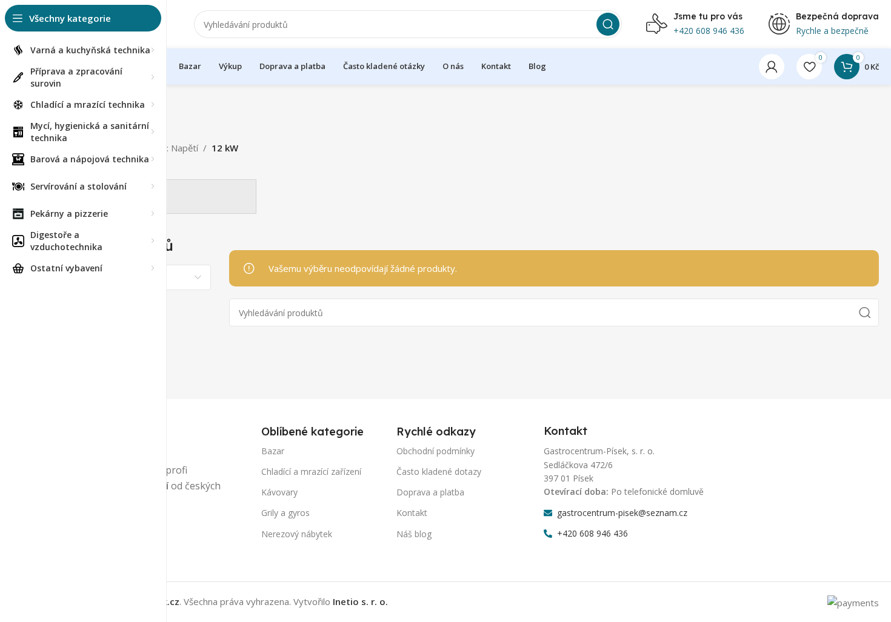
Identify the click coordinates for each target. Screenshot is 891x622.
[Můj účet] (771, 67)
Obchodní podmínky (435, 451)
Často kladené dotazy (438, 471)
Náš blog (414, 534)
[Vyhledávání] (607, 24)
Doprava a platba (430, 492)
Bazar (272, 451)
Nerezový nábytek (296, 534)
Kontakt (411, 512)
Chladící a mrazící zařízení (311, 471)
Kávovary (279, 492)
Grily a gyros (285, 512)
